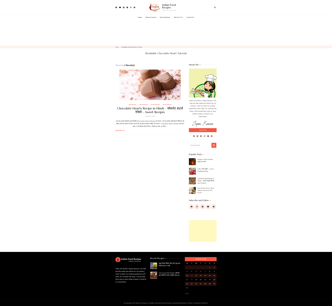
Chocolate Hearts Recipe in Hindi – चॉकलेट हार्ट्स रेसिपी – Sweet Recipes (150, 110)
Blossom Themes (186, 303)
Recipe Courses (151, 17)
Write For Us (178, 17)
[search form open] (215, 7)
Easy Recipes (132, 104)
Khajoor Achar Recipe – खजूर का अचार (206, 160)
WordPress (204, 303)
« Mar (187, 294)
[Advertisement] (166, 33)
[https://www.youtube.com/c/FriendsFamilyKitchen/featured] (208, 206)
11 (192, 276)
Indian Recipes (143, 104)
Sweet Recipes (167, 104)
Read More (119, 130)
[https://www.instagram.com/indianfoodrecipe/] (197, 206)
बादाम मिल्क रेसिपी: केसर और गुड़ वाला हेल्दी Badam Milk (169, 264)
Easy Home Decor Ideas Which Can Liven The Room (206, 190)
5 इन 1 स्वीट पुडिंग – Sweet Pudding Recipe (206, 170)
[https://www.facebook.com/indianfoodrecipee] (191, 206)
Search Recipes (165, 17)
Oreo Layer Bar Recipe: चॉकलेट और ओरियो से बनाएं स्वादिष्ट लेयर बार (169, 274)
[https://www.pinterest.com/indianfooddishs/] (213, 206)
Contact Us (190, 17)
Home (140, 17)
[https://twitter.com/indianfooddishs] (202, 206)
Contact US (202, 130)
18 (192, 280)
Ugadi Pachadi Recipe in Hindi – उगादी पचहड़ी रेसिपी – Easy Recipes (206, 180)
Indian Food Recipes (169, 6)
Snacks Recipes (155, 104)
